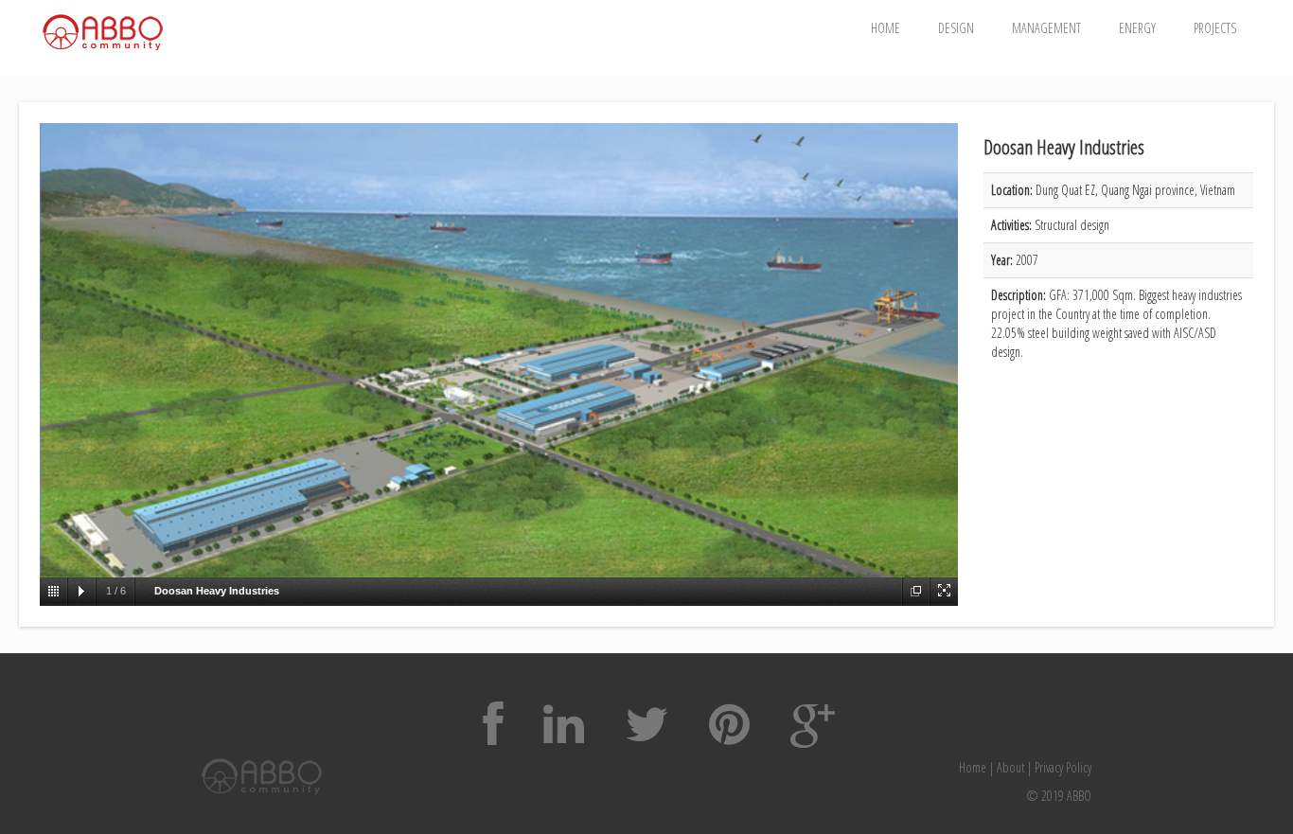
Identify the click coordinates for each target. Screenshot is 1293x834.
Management (1046, 28)
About (1010, 767)
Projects (1215, 28)
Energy (1137, 28)
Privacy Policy (1063, 767)
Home (885, 28)
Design (956, 28)
